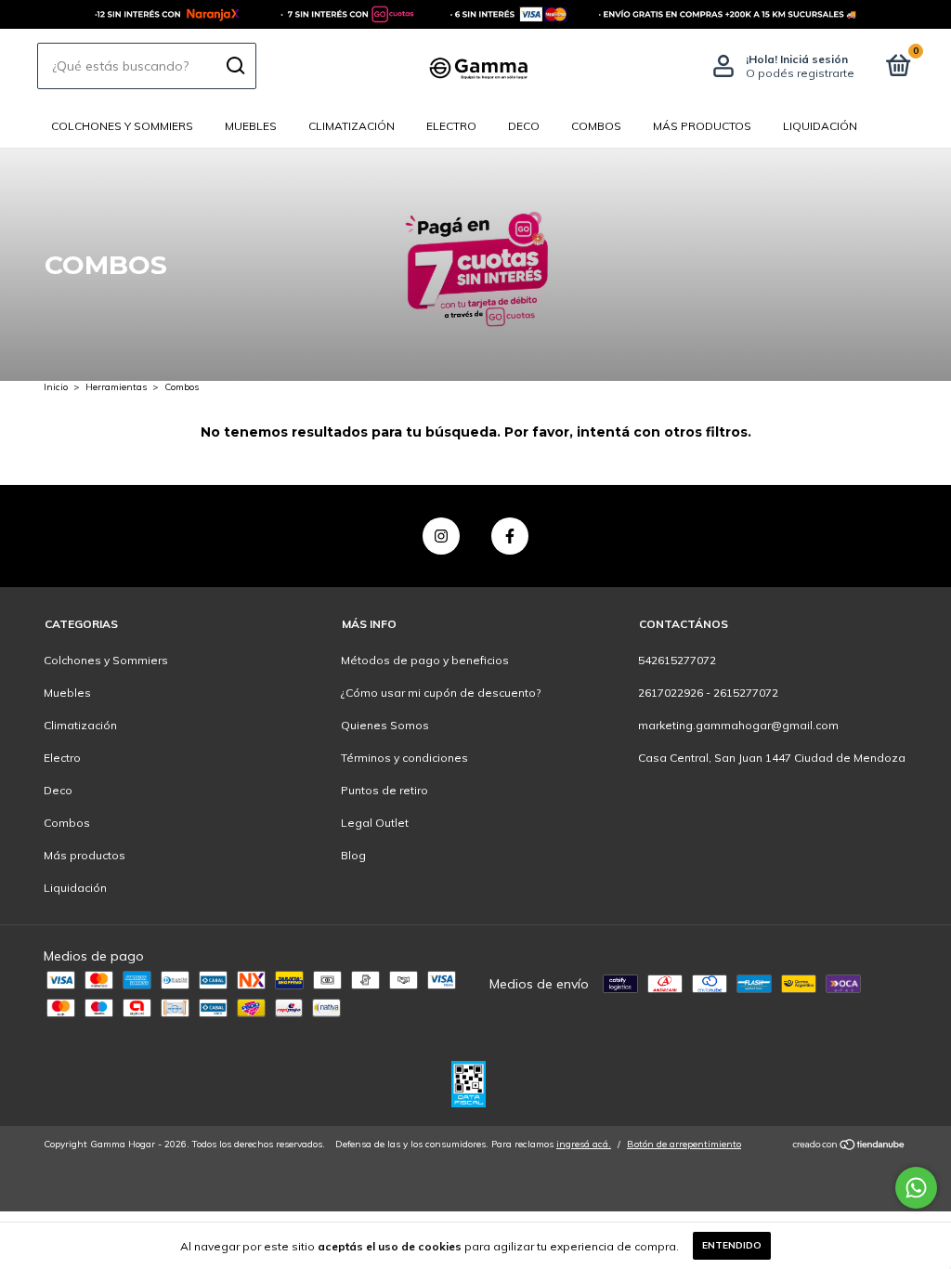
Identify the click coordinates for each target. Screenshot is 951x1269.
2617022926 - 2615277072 (708, 693)
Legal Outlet (375, 823)
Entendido (732, 1245)
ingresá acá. (583, 1144)
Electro (451, 126)
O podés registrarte (800, 73)
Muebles (251, 126)
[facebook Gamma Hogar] (509, 536)
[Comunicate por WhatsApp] (916, 1188)
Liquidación (820, 126)
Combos (596, 126)
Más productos (702, 126)
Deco (524, 126)
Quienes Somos (385, 725)
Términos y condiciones (404, 758)
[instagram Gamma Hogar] (441, 536)
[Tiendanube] (849, 1146)
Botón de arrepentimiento (684, 1144)
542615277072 (677, 660)
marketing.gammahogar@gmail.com (738, 725)
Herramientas (116, 387)
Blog (353, 855)
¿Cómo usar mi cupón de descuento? (441, 693)
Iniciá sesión (814, 59)
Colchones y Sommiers (122, 126)
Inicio (56, 387)
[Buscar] (234, 66)
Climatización (351, 126)
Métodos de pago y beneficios (425, 660)
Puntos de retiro (384, 790)
